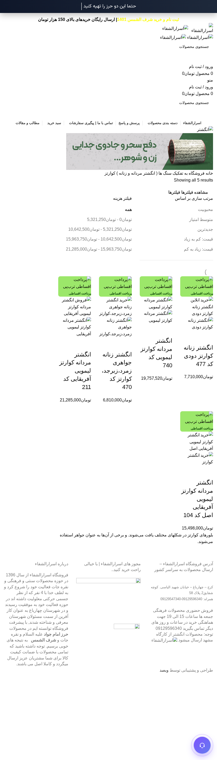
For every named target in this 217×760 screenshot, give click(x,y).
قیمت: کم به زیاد (198, 239)
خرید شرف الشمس (145, 19)
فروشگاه (196, 173)
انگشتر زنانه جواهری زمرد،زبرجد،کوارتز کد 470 (117, 370)
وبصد (164, 670)
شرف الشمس (43, 640)
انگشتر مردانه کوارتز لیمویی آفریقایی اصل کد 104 (197, 498)
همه (128, 209)
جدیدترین (205, 229)
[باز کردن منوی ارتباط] (202, 745)
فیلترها (174, 192)
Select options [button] (206, 337)
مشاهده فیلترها (194, 192)
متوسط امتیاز (201, 219)
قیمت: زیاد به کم (198, 249)
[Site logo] (200, 28)
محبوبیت (205, 209)
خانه (209, 173)
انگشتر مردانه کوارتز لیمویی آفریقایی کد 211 (75, 370)
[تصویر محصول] (196, 323)
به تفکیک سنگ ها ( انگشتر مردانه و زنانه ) (151, 173)
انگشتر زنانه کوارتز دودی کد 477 (198, 355)
